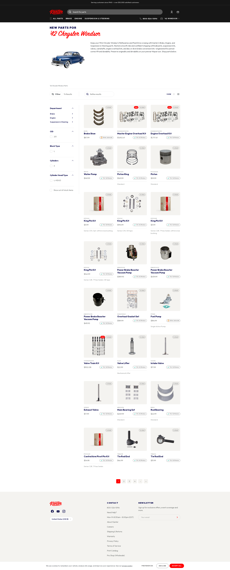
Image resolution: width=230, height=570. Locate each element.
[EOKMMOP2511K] (132, 116)
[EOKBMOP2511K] (165, 116)
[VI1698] (165, 346)
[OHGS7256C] (132, 299)
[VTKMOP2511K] (99, 346)
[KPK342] (99, 252)
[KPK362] (99, 203)
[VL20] (132, 346)
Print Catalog (112, 550)
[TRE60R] (132, 439)
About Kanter (112, 522)
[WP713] (99, 157)
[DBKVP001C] (165, 252)
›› (145, 481)
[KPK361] (132, 203)
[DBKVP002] (132, 252)
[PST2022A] (165, 157)
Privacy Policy (112, 541)
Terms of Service (114, 546)
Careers (110, 527)
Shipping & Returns (114, 531)
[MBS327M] (132, 392)
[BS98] (99, 116)
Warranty (111, 536)
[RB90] (165, 392)
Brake (69, 18)
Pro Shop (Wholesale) (116, 555)
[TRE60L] (165, 439)
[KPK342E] (165, 203)
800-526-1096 (113, 507)
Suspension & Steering (97, 18)
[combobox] (115, 12)
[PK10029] (99, 439)
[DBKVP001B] (99, 299)
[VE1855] (99, 392)
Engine (78, 18)
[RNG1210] (132, 157)
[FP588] (165, 299)
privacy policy (127, 566)
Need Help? (112, 512)
